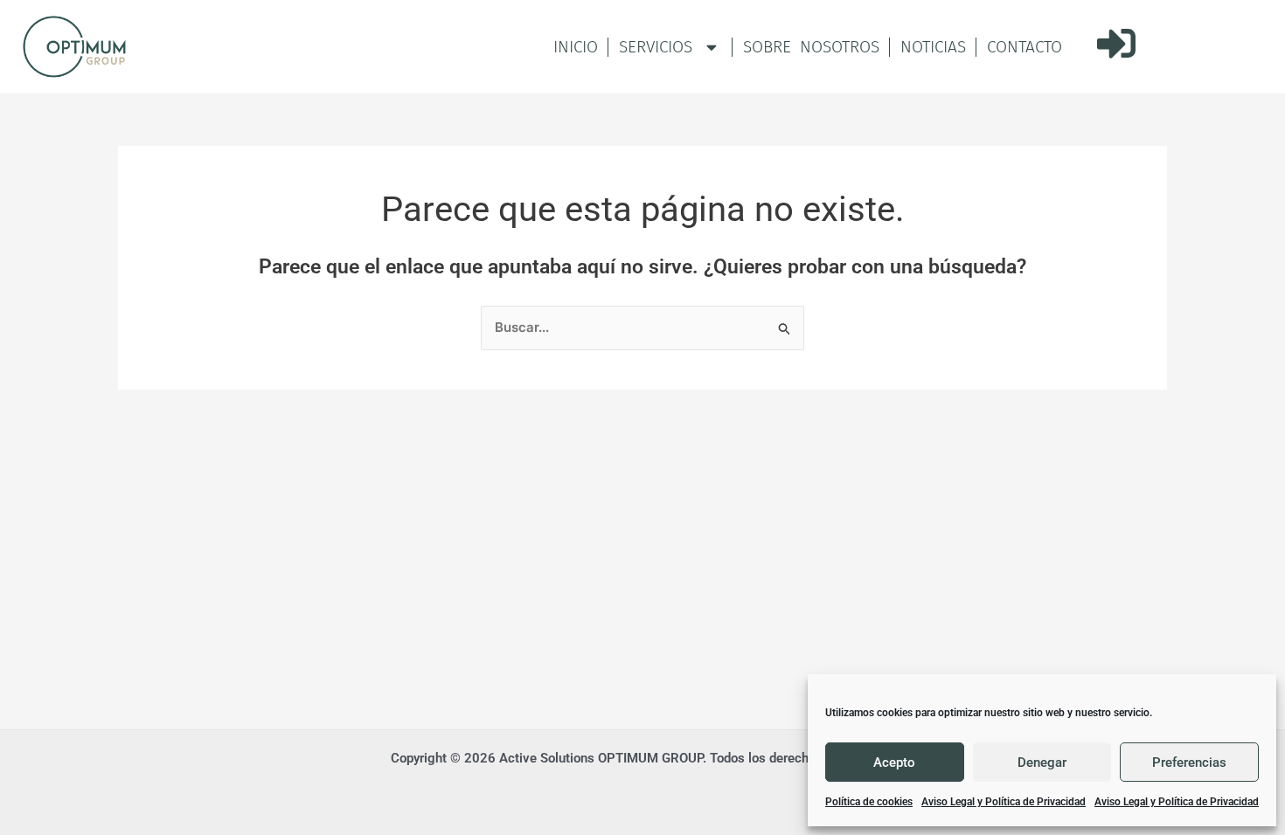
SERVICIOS (655, 47)
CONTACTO (1024, 47)
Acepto (894, 762)
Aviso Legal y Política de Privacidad (1003, 802)
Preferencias (1189, 762)
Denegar (1042, 762)
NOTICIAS (933, 47)
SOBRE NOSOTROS (811, 47)
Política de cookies (869, 802)
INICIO (575, 47)
